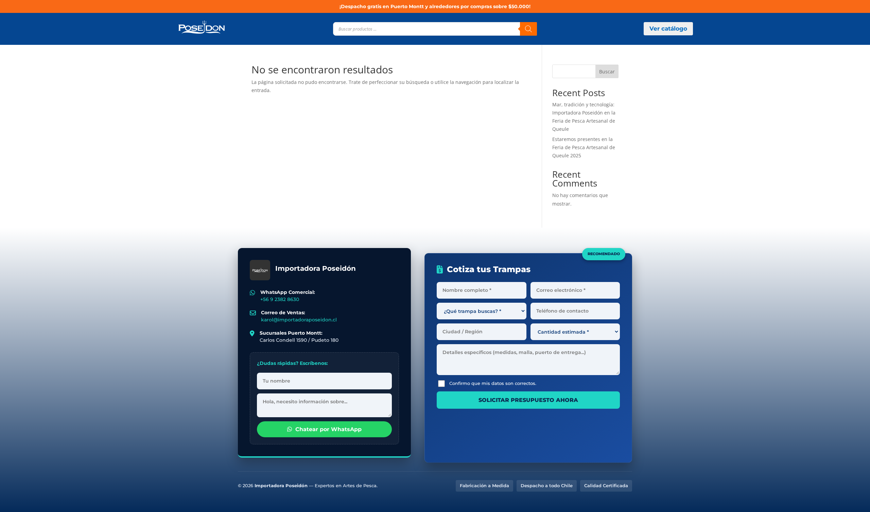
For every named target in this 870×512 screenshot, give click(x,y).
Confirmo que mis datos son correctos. (492, 383)
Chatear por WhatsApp (328, 429)
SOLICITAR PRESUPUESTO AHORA (528, 400)
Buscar (607, 71)
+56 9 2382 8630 (279, 299)
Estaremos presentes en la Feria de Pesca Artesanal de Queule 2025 (583, 147)
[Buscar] (528, 29)
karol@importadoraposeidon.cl (299, 320)
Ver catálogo (668, 28)
